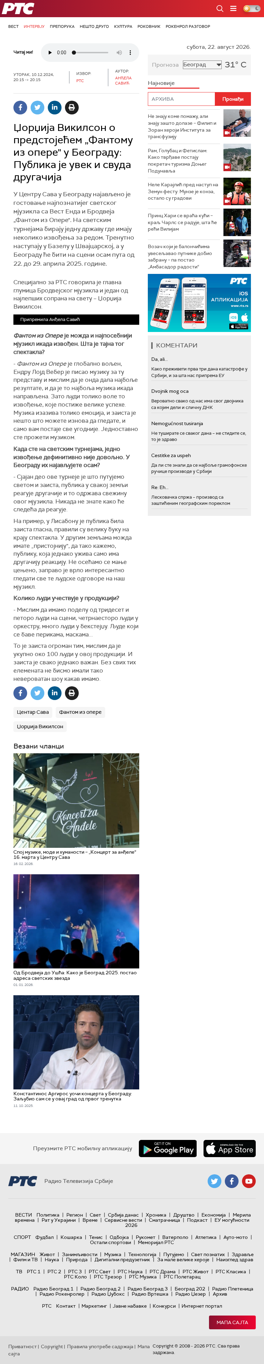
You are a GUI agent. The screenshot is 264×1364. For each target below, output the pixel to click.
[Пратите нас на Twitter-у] (214, 1181)
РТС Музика (143, 1277)
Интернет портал (202, 1306)
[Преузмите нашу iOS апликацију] (230, 1148)
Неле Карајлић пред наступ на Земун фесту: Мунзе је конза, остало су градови (183, 191)
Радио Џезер (190, 1294)
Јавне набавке (130, 1306)
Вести (23, 1215)
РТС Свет (100, 1271)
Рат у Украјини (59, 1220)
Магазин (23, 1254)
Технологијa (142, 1254)
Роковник (149, 26)
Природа (77, 1259)
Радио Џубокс (108, 1294)
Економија (213, 1215)
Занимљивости (79, 1254)
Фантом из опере (80, 712)
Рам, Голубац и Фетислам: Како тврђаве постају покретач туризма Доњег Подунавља (177, 160)
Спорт (22, 1237)
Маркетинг (94, 1306)
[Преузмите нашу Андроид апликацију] (168, 1148)
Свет (95, 1215)
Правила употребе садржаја (100, 1346)
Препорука (62, 26)
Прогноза (165, 64)
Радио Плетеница (232, 1289)
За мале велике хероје (183, 1259)
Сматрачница (164, 1220)
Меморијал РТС (156, 1242)
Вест (13, 26)
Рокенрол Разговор (188, 26)
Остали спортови (110, 1242)
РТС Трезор (108, 1277)
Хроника (156, 1215)
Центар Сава (33, 712)
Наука (52, 1259)
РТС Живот (196, 1271)
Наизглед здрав (234, 1259)
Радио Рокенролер (62, 1294)
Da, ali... (159, 359)
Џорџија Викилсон (40, 726)
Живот (47, 1254)
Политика (47, 1215)
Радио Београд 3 (148, 1289)
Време (90, 1220)
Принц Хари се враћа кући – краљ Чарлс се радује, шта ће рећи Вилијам (182, 222)
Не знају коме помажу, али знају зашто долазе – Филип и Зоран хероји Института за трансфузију (182, 126)
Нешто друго (94, 26)
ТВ (19, 1271)
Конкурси (164, 1306)
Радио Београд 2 (100, 1289)
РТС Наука (130, 1271)
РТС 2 (54, 1271)
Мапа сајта (232, 1322)
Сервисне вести (123, 1220)
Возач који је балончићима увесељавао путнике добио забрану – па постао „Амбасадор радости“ (180, 256)
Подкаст (197, 1220)
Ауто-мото (235, 1237)
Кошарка (71, 1237)
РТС (47, 1306)
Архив (220, 1294)
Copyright (52, 1346)
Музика (112, 1254)
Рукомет (145, 1237)
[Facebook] (20, 107)
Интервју (34, 26)
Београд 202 (190, 1289)
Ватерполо (175, 1237)
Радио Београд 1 (53, 1289)
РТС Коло (75, 1277)
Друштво (184, 1215)
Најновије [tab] (161, 83)
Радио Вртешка (150, 1294)
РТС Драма (163, 1271)
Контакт (66, 1306)
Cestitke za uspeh (171, 455)
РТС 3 (75, 1271)
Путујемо (173, 1254)
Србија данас (123, 1215)
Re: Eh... (159, 487)
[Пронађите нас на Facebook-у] (232, 1181)
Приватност (22, 1346)
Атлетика (206, 1237)
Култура (123, 26)
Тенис (96, 1237)
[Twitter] (37, 107)
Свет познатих (208, 1254)
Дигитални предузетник (122, 1259)
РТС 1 (34, 1271)
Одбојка (119, 1237)
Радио (20, 1289)
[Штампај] (72, 107)
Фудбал (44, 1237)
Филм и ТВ (25, 1259)
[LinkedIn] (55, 107)
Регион (74, 1215)
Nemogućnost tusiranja (177, 423)
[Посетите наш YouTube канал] (249, 1181)
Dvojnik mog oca (170, 391)
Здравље (243, 1254)
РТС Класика (231, 1271)
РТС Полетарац (182, 1277)
